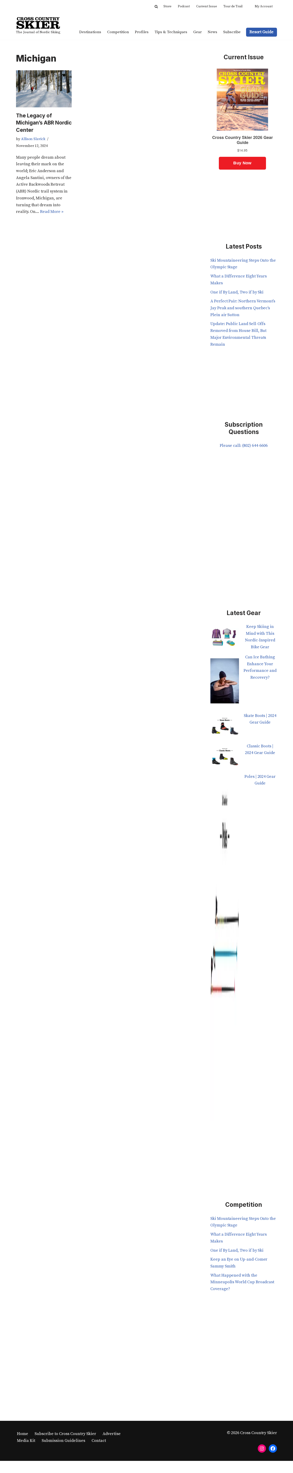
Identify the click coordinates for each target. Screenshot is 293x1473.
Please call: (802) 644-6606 (243, 445)
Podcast (184, 6)
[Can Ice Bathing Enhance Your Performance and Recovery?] (224, 683)
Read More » (51, 211)
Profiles (142, 32)
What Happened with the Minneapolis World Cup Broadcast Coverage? (242, 1282)
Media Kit (26, 1440)
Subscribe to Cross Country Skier (65, 1433)
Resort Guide (262, 32)
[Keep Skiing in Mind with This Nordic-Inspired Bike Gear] (224, 638)
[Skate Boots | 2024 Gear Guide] (224, 727)
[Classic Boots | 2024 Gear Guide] (224, 758)
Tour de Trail (233, 6)
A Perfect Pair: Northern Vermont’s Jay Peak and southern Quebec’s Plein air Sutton (242, 307)
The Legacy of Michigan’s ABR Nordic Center (44, 122)
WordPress (61, 1467)
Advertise (112, 1433)
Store (167, 6)
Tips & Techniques (171, 32)
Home (22, 1433)
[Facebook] (273, 1448)
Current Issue (206, 6)
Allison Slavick (33, 139)
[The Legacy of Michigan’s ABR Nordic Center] (44, 88)
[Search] (156, 6)
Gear (197, 32)
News (212, 32)
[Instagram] (262, 1448)
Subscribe (232, 32)
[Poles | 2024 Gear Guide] (224, 950)
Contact (99, 1440)
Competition (118, 32)
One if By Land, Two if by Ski (236, 292)
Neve (21, 1467)
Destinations (90, 32)
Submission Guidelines (63, 1440)
